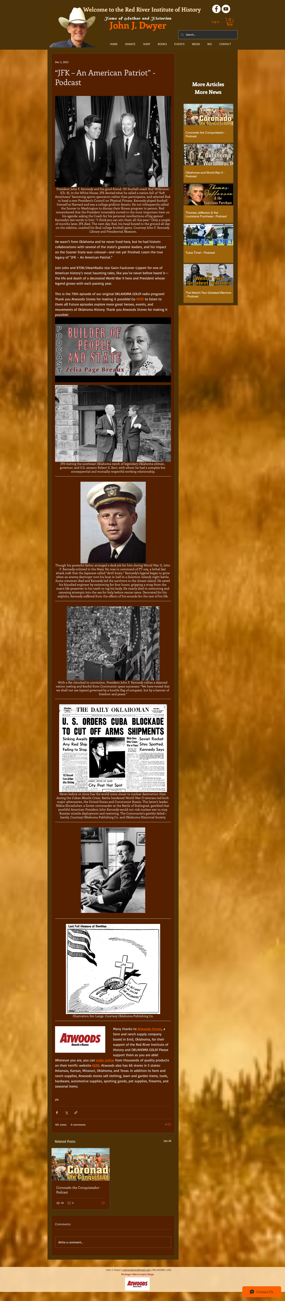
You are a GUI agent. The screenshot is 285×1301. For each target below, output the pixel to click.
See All (167, 1140)
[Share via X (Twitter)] (66, 1112)
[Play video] (113, 349)
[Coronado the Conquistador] (81, 1164)
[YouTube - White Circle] (226, 9)
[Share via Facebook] (57, 1112)
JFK (57, 1099)
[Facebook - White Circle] (216, 9)
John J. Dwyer (138, 25)
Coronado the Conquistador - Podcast (78, 1189)
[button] (230, 22)
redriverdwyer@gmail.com (136, 1270)
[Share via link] (76, 1112)
